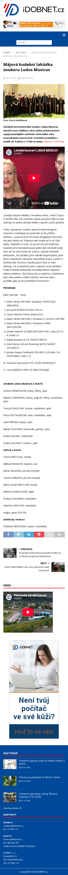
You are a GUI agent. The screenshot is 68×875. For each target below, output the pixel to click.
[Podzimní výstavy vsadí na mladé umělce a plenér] (10, 764)
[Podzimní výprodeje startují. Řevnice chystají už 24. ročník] (10, 797)
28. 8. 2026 (25, 767)
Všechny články (11, 808)
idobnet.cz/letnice (53, 141)
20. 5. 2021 (11, 78)
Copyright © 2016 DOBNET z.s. (34, 871)
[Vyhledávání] (34, 42)
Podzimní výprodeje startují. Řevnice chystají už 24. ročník (38, 795)
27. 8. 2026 (25, 800)
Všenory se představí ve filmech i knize (39, 777)
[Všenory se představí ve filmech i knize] (10, 781)
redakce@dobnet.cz (13, 825)
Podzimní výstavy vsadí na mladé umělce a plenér (42, 762)
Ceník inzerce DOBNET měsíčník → (20, 846)
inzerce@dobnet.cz (13, 839)
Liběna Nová (26, 78)
